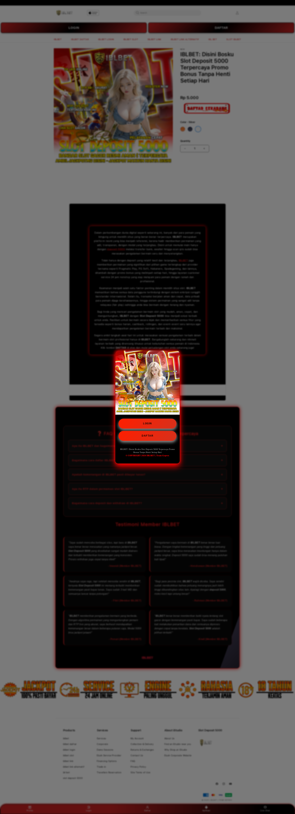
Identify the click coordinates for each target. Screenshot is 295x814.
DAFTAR (147, 435)
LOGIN (147, 423)
